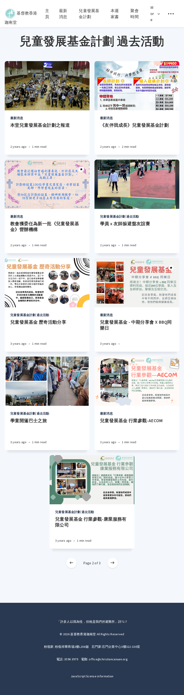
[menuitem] (20, 13)
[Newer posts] (71, 563)
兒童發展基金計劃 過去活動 (119, 216)
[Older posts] (112, 563)
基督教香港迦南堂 (20, 12)
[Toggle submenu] (171, 13)
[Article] (47, 85)
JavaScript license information (92, 676)
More (152, 13)
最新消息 (16, 118)
